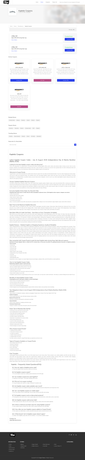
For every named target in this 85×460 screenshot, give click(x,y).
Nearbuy (23, 120)
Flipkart (37, 120)
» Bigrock (22, 444)
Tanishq (10, 136)
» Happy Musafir (34, 444)
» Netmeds (22, 447)
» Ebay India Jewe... (46, 444)
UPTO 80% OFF (42, 67)
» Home (10, 444)
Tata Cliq (16, 128)
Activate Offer (19, 80)
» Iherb (55, 444)
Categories (48, 2)
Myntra (33, 120)
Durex (28, 136)
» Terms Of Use (11, 447)
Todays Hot (54, 2)
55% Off (19, 94)
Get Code (43, 80)
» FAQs (9, 446)
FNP (33, 128)
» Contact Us (10, 451)
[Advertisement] (29, 18)
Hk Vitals (33, 136)
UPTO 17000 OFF (66, 67)
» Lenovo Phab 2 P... (58, 446)
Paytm (28, 120)
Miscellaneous (20, 26)
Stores (42, 2)
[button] (74, 29)
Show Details (14, 40)
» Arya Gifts (44, 446)
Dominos (11, 128)
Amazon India (12, 120)
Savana (23, 136)
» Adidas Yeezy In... (35, 446)
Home (37, 2)
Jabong (18, 120)
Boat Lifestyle (17, 136)
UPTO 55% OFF (19, 67)
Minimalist (39, 136)
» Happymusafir (23, 446)
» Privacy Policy (11, 449)
